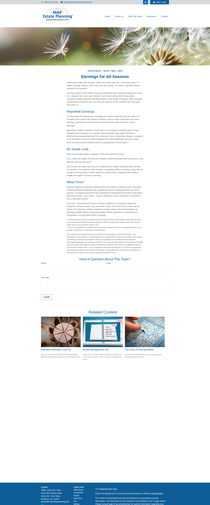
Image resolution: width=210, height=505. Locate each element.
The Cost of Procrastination (139, 349)
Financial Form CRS (108, 489)
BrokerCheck (157, 493)
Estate (76, 495)
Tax (75, 501)
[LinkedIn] (145, 2)
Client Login (161, 2)
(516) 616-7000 (51, 2)
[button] (107, 16)
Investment (78, 493)
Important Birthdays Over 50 (56, 349)
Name (43, 263)
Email (108, 263)
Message (45, 277)
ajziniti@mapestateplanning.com (78, 2)
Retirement (78, 490)
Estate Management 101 (96, 349)
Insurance (78, 498)
